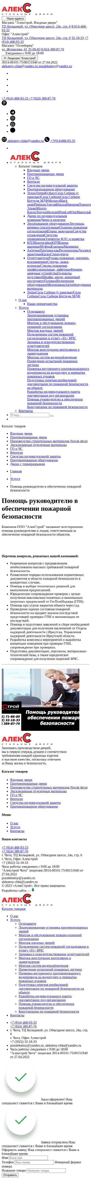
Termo (40, 193)
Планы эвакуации (60, 231)
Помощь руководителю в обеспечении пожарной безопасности (55, 401)
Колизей (53, 212)
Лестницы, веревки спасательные (56, 225)
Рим (62, 212)
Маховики (71, 246)
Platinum (40, 204)
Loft (68, 212)
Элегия (51, 204)
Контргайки (43, 242)
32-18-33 (78, 38)
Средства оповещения (42, 237)
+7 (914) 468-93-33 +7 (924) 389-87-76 (15, 849)
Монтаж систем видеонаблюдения (52, 357)
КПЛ (30, 242)
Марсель (83, 212)
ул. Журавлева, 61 (14, 49)
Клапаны (57, 246)
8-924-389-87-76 (52, 49)
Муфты (45, 246)
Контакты (26, 411)
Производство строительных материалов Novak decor (49, 441)
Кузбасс (50, 193)
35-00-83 (34, 49)
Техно (31, 193)
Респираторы (68, 250)
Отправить (10, 1175)
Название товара (14, 1170)
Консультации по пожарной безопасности (57, 407)
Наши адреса (15, 18)
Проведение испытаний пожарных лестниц (50, 969)
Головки (50, 281)
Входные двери (38, 170)
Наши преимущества (42, 304)
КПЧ (55, 242)
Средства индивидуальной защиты (52, 185)
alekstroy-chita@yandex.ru (20, 66)
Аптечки (33, 250)
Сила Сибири (50, 197)
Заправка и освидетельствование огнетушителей (54, 954)
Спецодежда (59, 254)
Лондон (41, 212)
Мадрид (54, 200)
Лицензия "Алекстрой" (21, 58)
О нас (23, 300)
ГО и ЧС (33, 178)
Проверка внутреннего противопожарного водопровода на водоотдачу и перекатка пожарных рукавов (58, 372)
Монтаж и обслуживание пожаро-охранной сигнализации (51, 324)
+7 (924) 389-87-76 (42, 98)
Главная (16, 471)
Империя (72, 204)
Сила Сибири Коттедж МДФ (59, 296)
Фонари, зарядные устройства (55, 271)
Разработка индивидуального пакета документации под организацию (53, 393)
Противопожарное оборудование (51, 189)
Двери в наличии (52, 220)
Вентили (33, 181)
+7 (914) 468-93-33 (15, 98)
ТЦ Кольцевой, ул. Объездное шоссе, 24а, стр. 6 (36, 26)
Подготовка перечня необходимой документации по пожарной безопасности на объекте (57, 384)
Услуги (24, 307)
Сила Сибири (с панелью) (54, 292)
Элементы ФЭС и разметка (64, 239)
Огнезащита (36, 311)
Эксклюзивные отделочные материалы (38, 445)
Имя (5, 1157)
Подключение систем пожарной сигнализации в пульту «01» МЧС (51, 336)
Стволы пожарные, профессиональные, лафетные (48, 267)
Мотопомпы (56, 284)
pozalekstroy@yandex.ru (55, 66)
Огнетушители (38, 258)
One (74, 212)
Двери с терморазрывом (27, 464)
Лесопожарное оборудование (48, 223)
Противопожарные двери (45, 174)
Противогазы (49, 250)
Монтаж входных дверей (45, 330)
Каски (45, 254)
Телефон (8, 1162)
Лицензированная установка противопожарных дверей (48, 317)
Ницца (61, 204)
